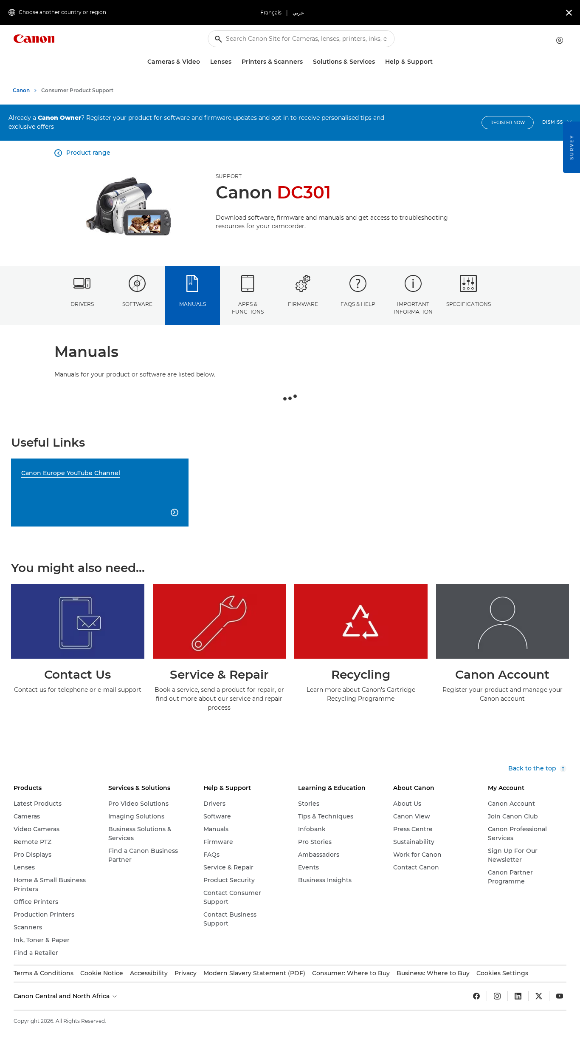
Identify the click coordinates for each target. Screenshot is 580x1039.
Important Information (413, 307)
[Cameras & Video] (203, 61)
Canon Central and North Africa (62, 996)
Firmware (303, 304)
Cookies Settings (502, 973)
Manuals (192, 304)
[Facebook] (476, 996)
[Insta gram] (497, 996)
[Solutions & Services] (378, 61)
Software (137, 304)
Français (271, 12)
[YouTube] (559, 996)
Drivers (82, 304)
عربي (298, 12)
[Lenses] (234, 61)
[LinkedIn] (518, 996)
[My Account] (559, 40)
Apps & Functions (248, 307)
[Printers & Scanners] (306, 61)
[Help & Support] (436, 61)
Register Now (507, 122)
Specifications (468, 304)
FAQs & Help (358, 304)
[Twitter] (538, 996)
